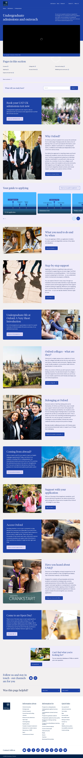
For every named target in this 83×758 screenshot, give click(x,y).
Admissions (53, 3)
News (58, 3)
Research (63, 3)
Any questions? (35, 664)
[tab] (3, 218)
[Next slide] (78, 218)
